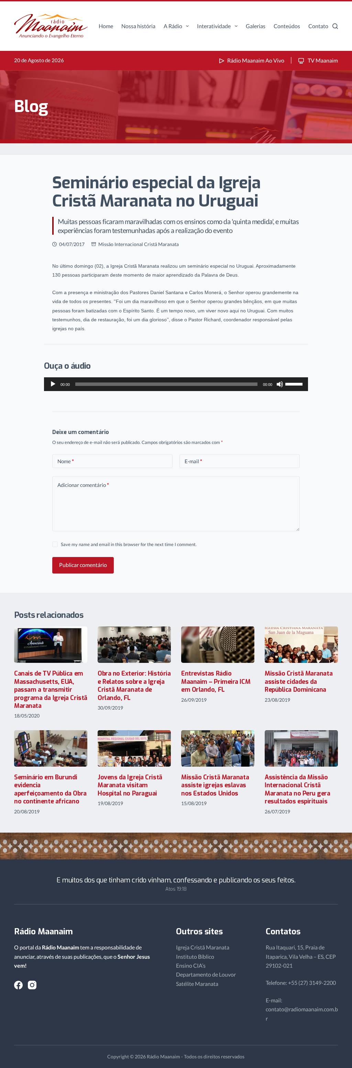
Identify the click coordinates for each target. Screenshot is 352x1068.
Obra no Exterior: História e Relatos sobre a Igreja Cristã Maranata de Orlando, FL (134, 685)
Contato (318, 26)
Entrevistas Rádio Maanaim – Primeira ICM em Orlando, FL (215, 681)
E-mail (193, 461)
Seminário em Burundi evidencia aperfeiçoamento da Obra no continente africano (50, 789)
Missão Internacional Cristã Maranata (138, 244)
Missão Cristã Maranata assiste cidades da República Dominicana (298, 681)
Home (106, 26)
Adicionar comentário (83, 485)
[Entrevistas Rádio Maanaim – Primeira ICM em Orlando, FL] (217, 644)
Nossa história (138, 26)
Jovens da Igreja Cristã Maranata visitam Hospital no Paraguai (130, 785)
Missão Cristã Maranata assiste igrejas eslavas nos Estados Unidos (215, 785)
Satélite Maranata (197, 983)
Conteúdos (287, 26)
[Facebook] (18, 985)
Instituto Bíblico (195, 956)
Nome (65, 461)
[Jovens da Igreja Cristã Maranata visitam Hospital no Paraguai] (134, 748)
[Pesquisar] (335, 26)
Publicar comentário (83, 564)
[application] (176, 384)
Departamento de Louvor (206, 974)
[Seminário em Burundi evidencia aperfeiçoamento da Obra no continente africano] (50, 748)
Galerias (255, 26)
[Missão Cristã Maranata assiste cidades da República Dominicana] (301, 644)
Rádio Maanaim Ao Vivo (255, 60)
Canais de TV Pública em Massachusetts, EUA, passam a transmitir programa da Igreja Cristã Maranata (50, 689)
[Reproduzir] (53, 384)
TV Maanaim (322, 60)
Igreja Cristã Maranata (202, 947)
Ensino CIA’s (191, 965)
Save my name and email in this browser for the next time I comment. (129, 544)
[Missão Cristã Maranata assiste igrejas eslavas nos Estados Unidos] (217, 748)
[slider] (295, 383)
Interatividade (214, 26)
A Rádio (173, 26)
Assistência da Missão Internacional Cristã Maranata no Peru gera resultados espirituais (297, 789)
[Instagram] (32, 985)
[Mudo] (279, 384)
